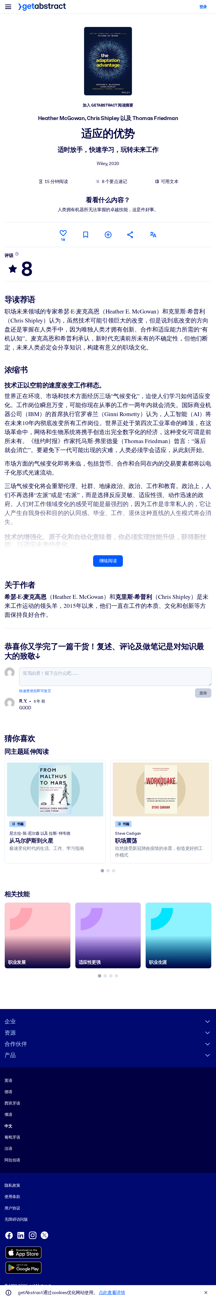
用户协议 (12, 1208)
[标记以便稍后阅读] (85, 235)
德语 (8, 1091)
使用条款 (12, 1196)
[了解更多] (16, 254)
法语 (8, 1148)
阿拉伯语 (12, 1160)
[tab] (102, 870)
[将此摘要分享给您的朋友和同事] (130, 235)
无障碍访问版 (16, 1219)
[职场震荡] (161, 789)
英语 (8, 1080)
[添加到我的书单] (108, 235)
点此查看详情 (112, 1292)
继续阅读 (108, 560)
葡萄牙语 (12, 1137)
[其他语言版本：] (153, 235)
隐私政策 (12, 1185)
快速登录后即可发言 (35, 691)
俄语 (8, 1114)
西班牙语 (12, 1103)
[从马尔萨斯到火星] (55, 789)
